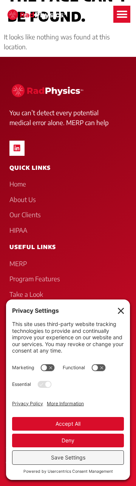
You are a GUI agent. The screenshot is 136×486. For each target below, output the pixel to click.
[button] (121, 14)
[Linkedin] (17, 148)
